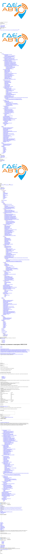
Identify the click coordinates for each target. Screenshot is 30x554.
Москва (4, 192)
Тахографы (6, 263)
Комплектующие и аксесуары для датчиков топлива (11, 59)
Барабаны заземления (7, 70)
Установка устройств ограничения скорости (8, 139)
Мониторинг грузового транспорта (7, 128)
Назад (5, 209)
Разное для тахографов (9, 104)
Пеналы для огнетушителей (8, 74)
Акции (2, 126)
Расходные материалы (6, 113)
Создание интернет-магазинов (4, 549)
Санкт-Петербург (5, 193)
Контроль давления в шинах (12, 350)
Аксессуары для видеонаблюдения (10, 67)
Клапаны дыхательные (9, 93)
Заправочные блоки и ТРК (8, 87)
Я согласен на (7, 417)
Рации (5, 237)
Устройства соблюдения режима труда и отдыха (11, 73)
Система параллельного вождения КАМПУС (9, 134)
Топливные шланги (8, 89)
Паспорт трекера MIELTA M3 (4, 406)
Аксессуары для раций (7, 84)
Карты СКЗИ (6, 121)
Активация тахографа (6, 137)
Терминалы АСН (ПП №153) (8, 76)
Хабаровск (4, 197)
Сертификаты (5, 149)
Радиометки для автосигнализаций (9, 110)
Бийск (4, 194)
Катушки (7, 91)
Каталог (3, 53)
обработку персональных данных (9, 417)
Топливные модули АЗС (8, 95)
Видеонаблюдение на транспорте (7, 60)
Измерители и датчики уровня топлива (9, 58)
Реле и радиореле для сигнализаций (9, 111)
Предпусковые (6, 107)
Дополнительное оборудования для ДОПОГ (10, 79)
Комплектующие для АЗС (8, 88)
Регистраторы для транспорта (8, 61)
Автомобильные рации (7, 80)
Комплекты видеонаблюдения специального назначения (12, 65)
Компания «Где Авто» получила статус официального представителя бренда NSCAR (11, 507)
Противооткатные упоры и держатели (9, 75)
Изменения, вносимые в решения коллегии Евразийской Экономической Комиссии (10, 508)
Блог (2, 142)
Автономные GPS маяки (6, 116)
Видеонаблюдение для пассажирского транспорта (11, 64)
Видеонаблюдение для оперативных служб (10, 63)
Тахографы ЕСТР (7, 100)
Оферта (4, 152)
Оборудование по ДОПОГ (6, 69)
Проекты (3, 143)
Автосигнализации (5, 108)
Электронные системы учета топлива (9, 96)
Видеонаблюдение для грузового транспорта (10, 62)
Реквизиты (4, 151)
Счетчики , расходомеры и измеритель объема (12, 92)
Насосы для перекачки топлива (10, 90)
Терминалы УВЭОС (7, 77)
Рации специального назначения (9, 86)
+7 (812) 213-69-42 (2, 25)
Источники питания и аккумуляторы (7, 117)
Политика (1, 524)
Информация (2, 528)
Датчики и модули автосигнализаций (9, 112)
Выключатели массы (7, 71)
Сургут (4, 198)
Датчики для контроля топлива (7, 57)
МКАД (5, 124)
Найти (1, 550)
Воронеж (4, 195)
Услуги (4, 299)
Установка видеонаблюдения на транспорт (8, 133)
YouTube (4, 342)
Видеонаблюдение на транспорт (7, 144)
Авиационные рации (7, 85)
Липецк (4, 196)
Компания (3, 146)
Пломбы (6, 114)
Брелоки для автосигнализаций (9, 109)
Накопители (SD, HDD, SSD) (9, 68)
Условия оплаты (2, 526)
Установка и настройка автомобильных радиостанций (10, 131)
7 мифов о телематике (3, 512)
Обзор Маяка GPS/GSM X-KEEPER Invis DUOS (6, 511)
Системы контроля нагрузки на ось (7, 136)
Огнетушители (6, 72)
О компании (1, 523)
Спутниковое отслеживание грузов (4, 422)
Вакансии (4, 148)
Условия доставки (2, 527)
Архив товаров (5, 122)
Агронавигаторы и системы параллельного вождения (10, 118)
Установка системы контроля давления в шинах (9, 138)
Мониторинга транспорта (6, 145)
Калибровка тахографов (6, 141)
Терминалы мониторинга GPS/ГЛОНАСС (10, 55)
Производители (2, 529)
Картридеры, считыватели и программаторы (11, 103)
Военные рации (7, 83)
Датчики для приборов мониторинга (9, 56)
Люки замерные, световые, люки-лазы (11, 94)
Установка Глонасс (5, 132)
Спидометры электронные (9, 105)
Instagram (4, 341)
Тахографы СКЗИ (7, 101)
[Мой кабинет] (0, 154)
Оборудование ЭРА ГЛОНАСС (13, 351)
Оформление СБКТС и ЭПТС (7, 140)
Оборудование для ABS (8, 78)
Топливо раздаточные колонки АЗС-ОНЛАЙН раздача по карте (14, 99)
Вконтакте (3, 541)
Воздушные (6, 106)
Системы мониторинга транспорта (7, 54)
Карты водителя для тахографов (7, 120)
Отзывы (4, 150)
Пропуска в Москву (5, 123)
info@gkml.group (2, 160)
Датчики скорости (8, 102)
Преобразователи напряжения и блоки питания (9, 119)
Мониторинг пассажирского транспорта (8, 127)
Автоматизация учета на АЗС (7, 135)
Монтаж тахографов (5, 129)
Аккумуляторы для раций (8, 82)
